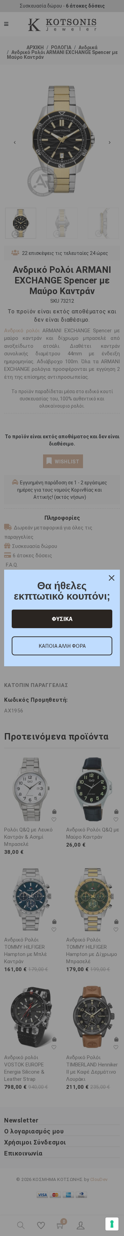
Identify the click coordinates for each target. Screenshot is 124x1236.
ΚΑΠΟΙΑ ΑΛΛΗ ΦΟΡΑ (62, 645)
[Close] (111, 578)
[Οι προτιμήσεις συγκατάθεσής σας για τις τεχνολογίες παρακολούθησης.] (111, 1223)
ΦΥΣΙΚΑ (62, 619)
